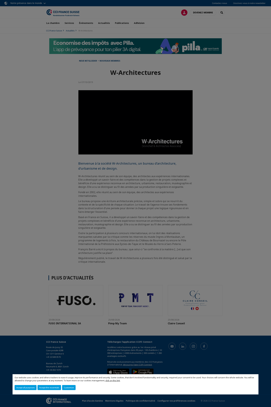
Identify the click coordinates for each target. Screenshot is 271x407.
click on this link (112, 380)
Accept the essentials (49, 387)
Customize (69, 387)
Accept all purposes (25, 387)
